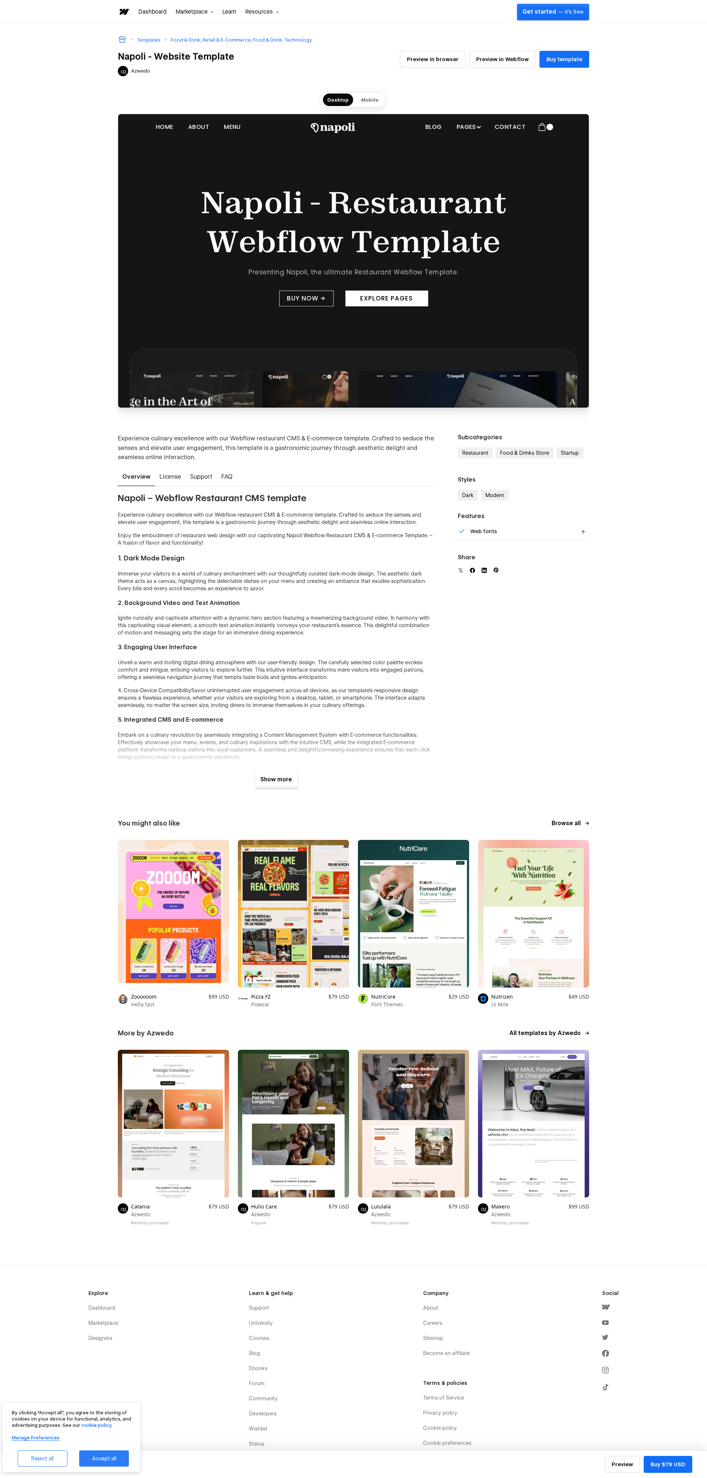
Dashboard (152, 11)
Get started (553, 11)
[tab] (136, 477)
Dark (468, 495)
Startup (570, 453)
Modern (494, 495)
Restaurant (475, 453)
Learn (229, 11)
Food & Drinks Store (524, 453)
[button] (195, 12)
